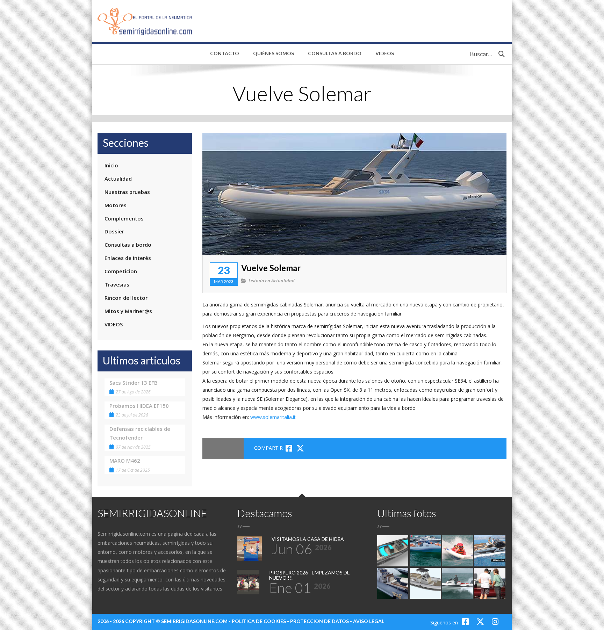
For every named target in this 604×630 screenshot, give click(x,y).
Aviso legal (368, 621)
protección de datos (319, 621)
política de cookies (259, 621)
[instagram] (495, 621)
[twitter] (300, 448)
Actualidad (283, 280)
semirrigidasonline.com (194, 621)
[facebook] (289, 448)
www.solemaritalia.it (273, 417)
